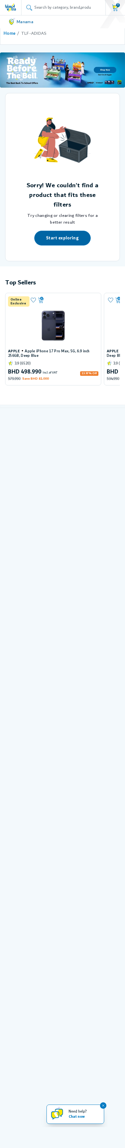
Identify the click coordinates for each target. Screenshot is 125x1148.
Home (9, 33)
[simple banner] (10, 7)
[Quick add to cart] (67, 300)
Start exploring (62, 238)
